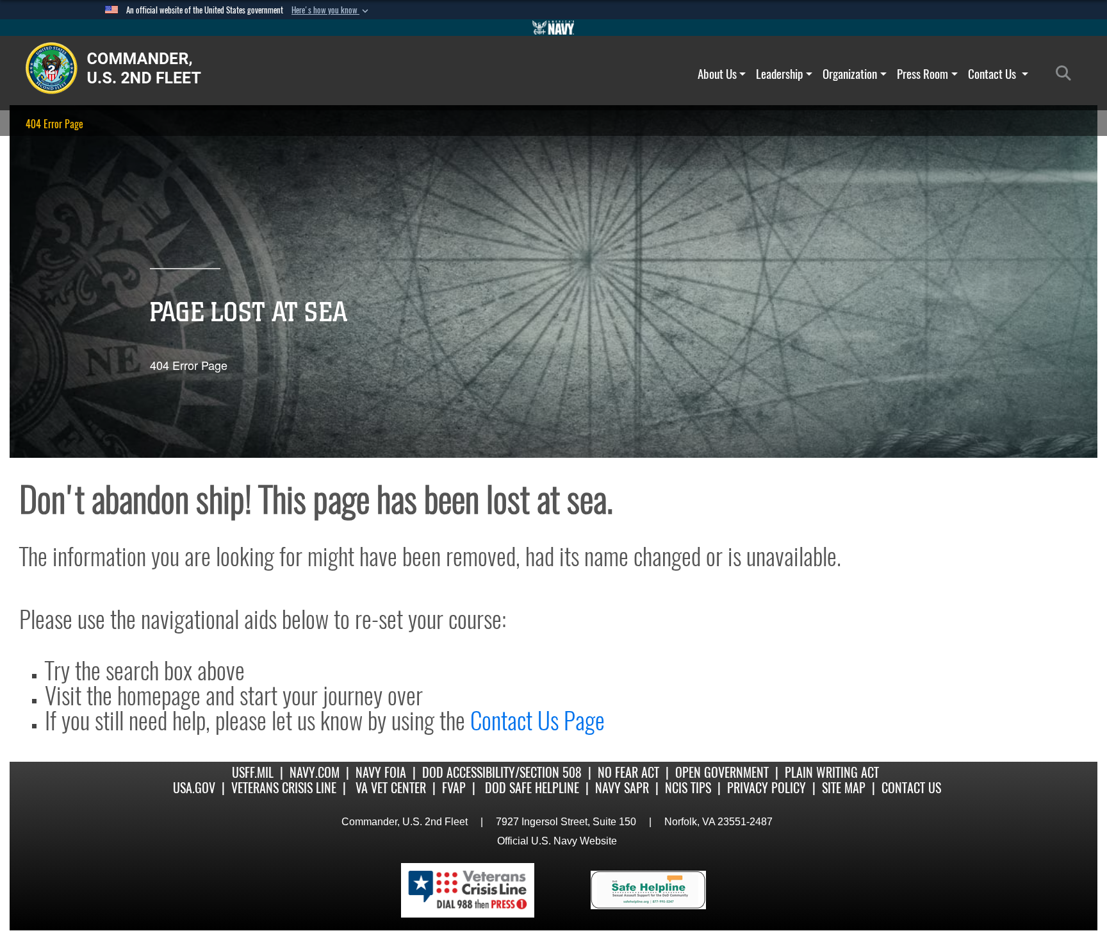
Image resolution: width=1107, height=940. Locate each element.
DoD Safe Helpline (532, 787)
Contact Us (993, 73)
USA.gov (194, 787)
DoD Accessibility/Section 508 (502, 772)
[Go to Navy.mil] (553, 27)
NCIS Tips (688, 787)
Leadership (779, 73)
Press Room (922, 73)
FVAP (454, 787)
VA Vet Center (391, 787)
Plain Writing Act (832, 772)
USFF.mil (253, 772)
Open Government (722, 772)
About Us (717, 73)
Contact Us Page (537, 720)
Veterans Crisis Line (283, 787)
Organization (850, 73)
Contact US (911, 787)
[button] (331, 10)
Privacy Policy (766, 787)
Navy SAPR (622, 787)
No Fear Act (628, 772)
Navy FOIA (381, 772)
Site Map (843, 787)
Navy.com (315, 772)
